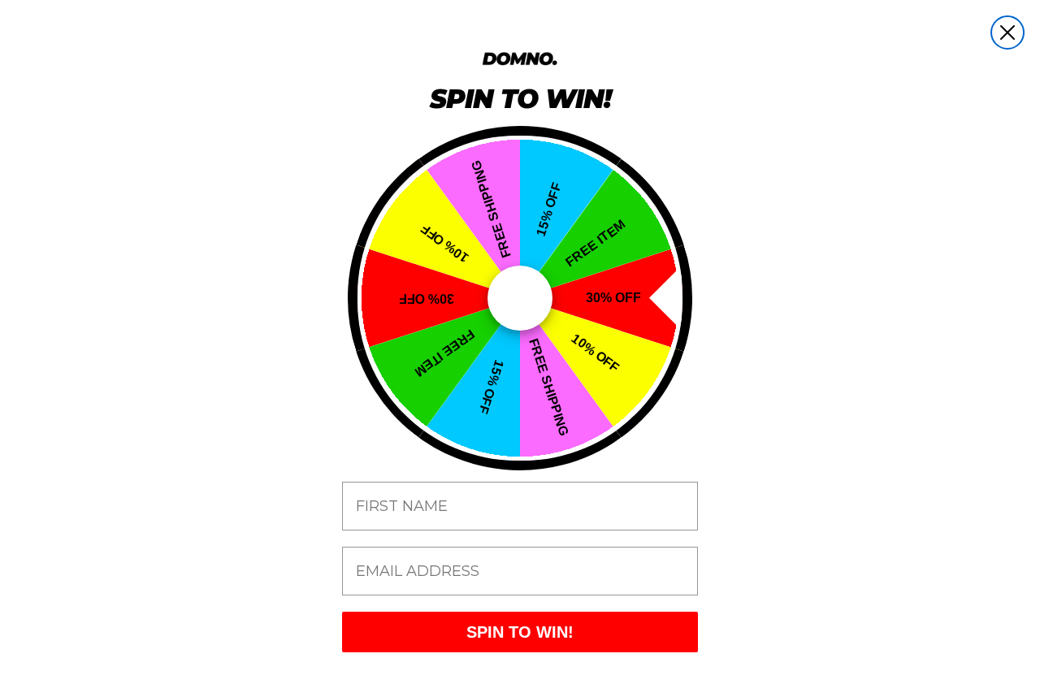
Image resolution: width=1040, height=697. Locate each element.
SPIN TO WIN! (520, 632)
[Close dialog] (1007, 32)
